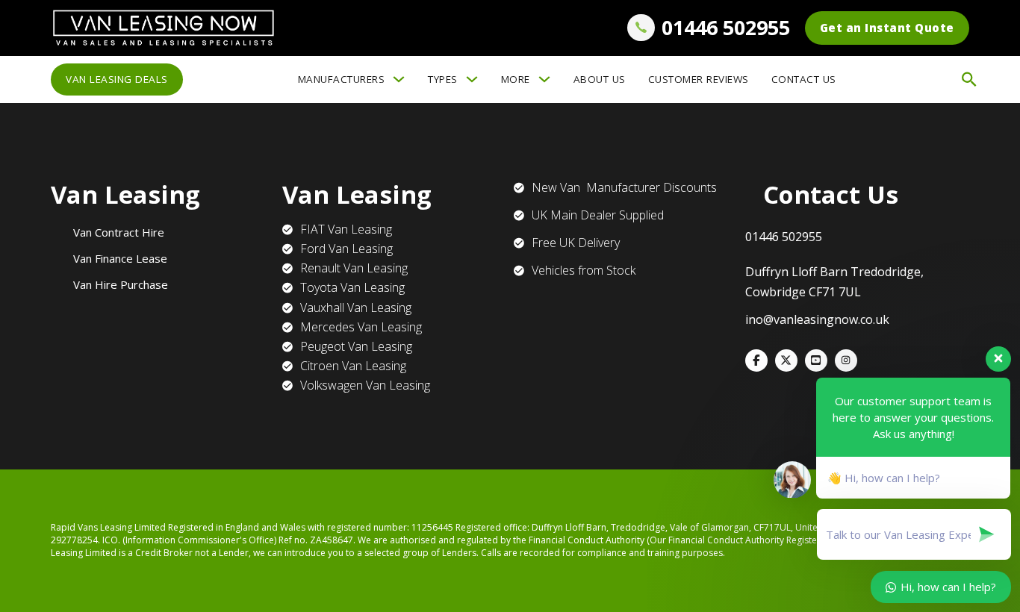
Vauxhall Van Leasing (355, 307)
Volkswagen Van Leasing (365, 385)
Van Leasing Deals (117, 79)
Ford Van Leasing (346, 248)
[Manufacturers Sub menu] (398, 79)
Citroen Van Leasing (353, 365)
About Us (599, 79)
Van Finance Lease (120, 258)
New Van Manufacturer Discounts (624, 187)
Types (443, 79)
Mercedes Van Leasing (361, 327)
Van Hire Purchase (120, 284)
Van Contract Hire (118, 232)
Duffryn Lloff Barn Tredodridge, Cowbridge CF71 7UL (834, 281)
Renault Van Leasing (354, 268)
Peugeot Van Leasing (356, 346)
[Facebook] (756, 360)
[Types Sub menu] (472, 79)
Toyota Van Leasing (352, 287)
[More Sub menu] (544, 79)
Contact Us (803, 79)
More (515, 79)
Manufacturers (341, 79)
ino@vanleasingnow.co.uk (817, 319)
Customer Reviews (698, 79)
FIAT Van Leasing (346, 229)
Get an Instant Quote (887, 27)
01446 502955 (726, 27)
